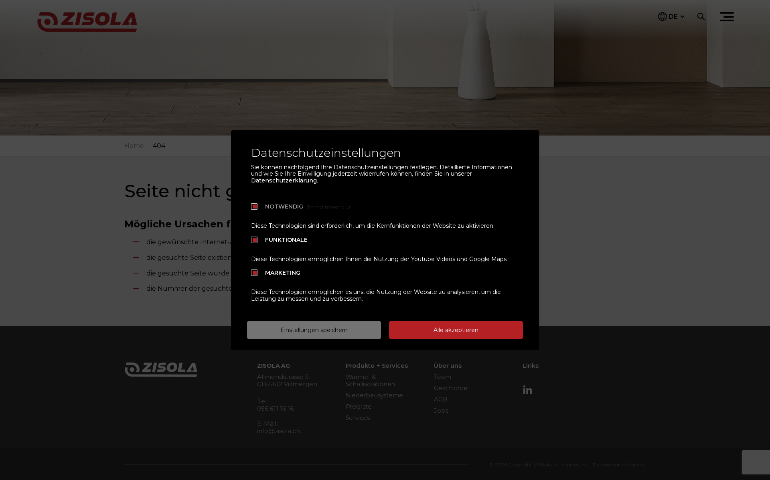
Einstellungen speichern (314, 330)
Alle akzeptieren (456, 330)
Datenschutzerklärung (284, 180)
